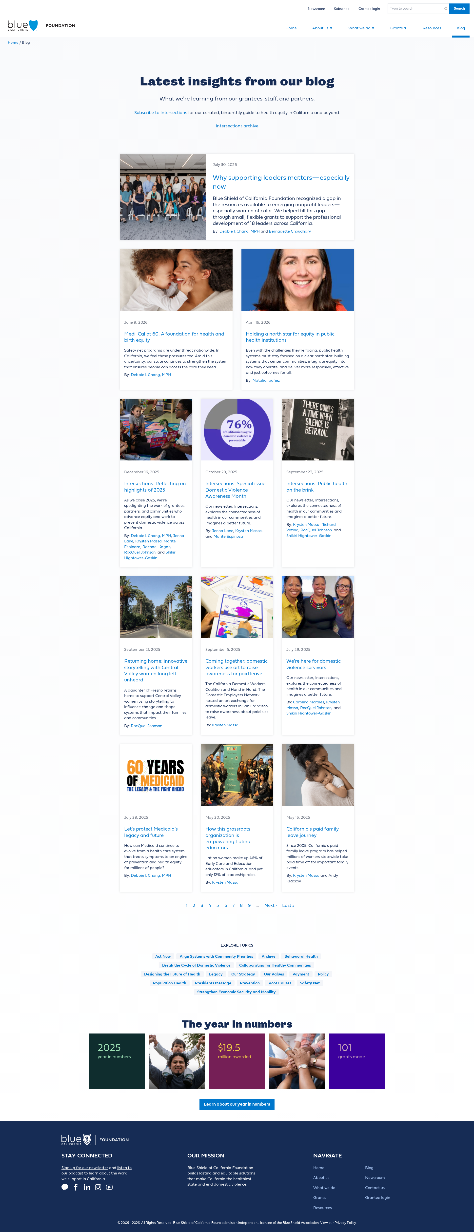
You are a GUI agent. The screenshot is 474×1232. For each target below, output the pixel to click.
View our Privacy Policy (338, 1223)
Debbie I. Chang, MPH (239, 231)
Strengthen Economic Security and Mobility (236, 992)
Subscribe (342, 9)
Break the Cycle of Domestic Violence (196, 965)
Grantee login (369, 9)
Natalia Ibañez (266, 380)
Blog (461, 28)
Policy (323, 974)
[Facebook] (76, 1187)
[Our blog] (64, 1187)
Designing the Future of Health (172, 974)
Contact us (375, 1188)
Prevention (250, 983)
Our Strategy (243, 974)
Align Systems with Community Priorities (216, 956)
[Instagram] (98, 1187)
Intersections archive (237, 126)
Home (291, 28)
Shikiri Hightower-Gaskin (308, 536)
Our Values (274, 974)
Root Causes (280, 983)
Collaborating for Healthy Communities (275, 965)
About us (322, 28)
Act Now (163, 956)
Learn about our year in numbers (237, 1104)
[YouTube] (109, 1187)
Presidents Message (213, 983)
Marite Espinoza (228, 536)
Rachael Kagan (156, 547)
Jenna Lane (222, 531)
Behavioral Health (301, 956)
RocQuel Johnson (140, 552)
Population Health (169, 983)
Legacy (216, 974)
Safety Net (310, 983)
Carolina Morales (308, 702)
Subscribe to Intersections (160, 112)
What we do (361, 28)
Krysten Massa (148, 541)
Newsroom (316, 9)
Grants (398, 28)
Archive (269, 956)
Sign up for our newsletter (84, 1168)
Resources (432, 28)
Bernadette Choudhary (290, 231)
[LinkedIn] (87, 1187)
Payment (301, 974)
